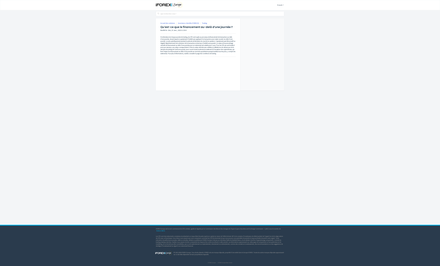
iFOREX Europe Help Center (225, 262)
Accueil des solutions (167, 23)
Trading (204, 23)
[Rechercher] (158, 13)
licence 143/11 (160, 231)
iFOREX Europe (212, 262)
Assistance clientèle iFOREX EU (188, 23)
